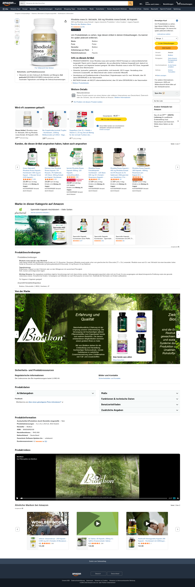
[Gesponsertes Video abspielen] (97, 523)
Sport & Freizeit (165, 9)
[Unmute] (178, 498)
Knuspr (25, 9)
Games (146, 9)
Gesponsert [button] (174, 246)
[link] (55, 119)
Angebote (58, 9)
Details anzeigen (105, 129)
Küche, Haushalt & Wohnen (117, 9)
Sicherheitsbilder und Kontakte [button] (109, 378)
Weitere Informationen (122, 97)
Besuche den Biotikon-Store (81, 24)
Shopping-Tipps (69, 9)
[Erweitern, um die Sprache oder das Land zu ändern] (142, 4)
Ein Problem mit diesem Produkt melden (88, 102)
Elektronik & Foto (135, 9)
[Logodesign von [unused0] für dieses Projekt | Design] (20, 211)
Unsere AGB (66, 580)
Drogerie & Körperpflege (22, 13)
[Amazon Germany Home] (76, 574)
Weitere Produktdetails (81, 83)
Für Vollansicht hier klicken (44, 68)
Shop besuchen (118, 360)
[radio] (17, 21)
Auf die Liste (158, 101)
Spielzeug (176, 9)
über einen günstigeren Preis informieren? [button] (45, 402)
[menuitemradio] (174, 498)
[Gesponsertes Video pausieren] (66, 533)
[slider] (93, 498)
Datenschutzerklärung (78, 580)
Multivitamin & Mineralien (65, 13)
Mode (92, 9)
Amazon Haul (15, 9)
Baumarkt (154, 9)
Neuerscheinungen (46, 9)
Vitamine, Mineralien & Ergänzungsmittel (43, 13)
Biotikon (170, 55)
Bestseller (33, 9)
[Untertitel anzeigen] (66, 514)
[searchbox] (76, 3)
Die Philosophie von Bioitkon (27, 459)
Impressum (89, 580)
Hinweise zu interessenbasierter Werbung (122, 580)
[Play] (17, 498)
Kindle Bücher (82, 9)
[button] (5, 9)
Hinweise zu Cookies (101, 580)
